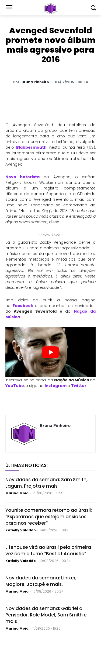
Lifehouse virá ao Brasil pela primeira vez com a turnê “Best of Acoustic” (48, 550)
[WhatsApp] (27, 96)
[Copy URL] (89, 96)
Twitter (78, 385)
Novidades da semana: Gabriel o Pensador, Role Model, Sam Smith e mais (46, 614)
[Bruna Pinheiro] (24, 434)
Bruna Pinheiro (35, 82)
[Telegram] (65, 96)
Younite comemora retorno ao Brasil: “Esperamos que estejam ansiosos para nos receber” (48, 516)
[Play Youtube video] (50, 352)
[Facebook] (52, 96)
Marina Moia (17, 493)
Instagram (56, 385)
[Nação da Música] (50, 8)
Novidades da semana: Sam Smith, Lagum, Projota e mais (46, 482)
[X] (40, 96)
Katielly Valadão (20, 530)
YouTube (14, 385)
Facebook (23, 305)
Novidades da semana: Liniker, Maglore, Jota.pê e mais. (40, 581)
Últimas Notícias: (26, 465)
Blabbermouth (31, 147)
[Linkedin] (77, 96)
